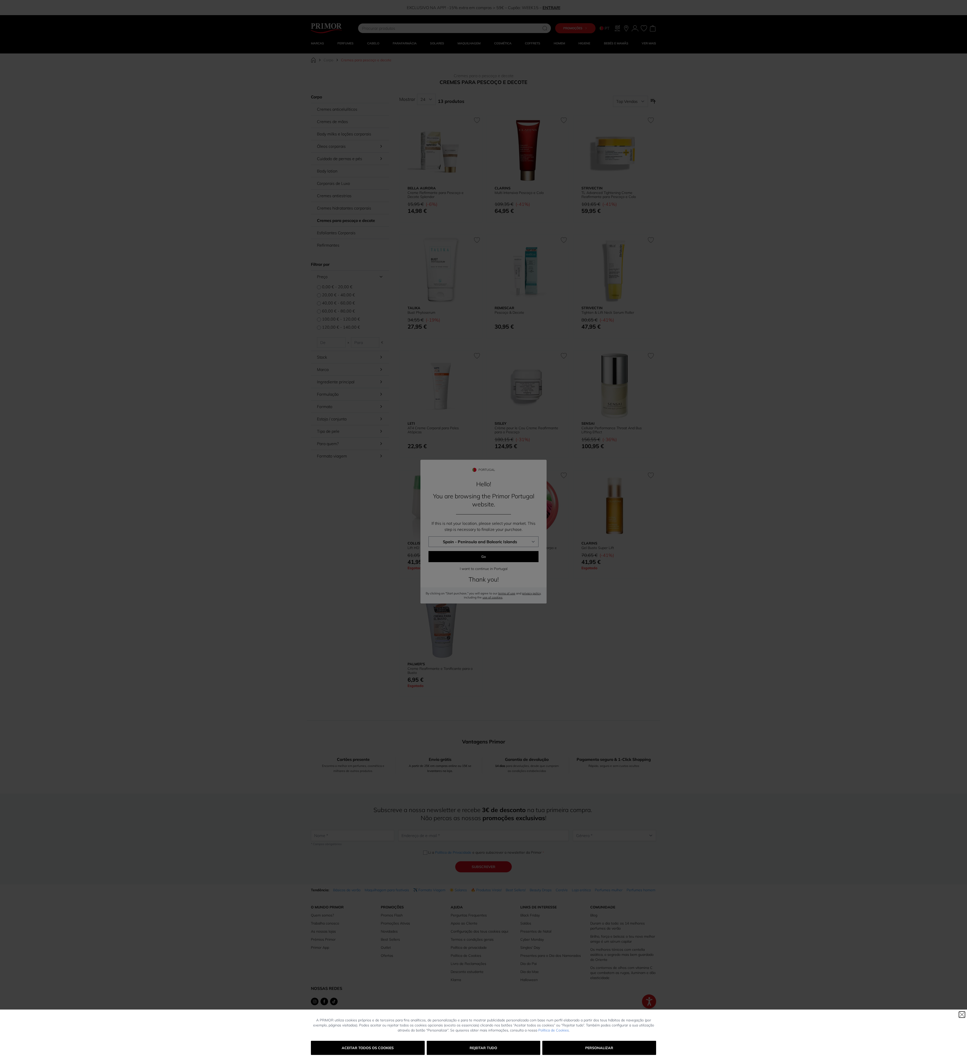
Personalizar (599, 1048)
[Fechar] (962, 1015)
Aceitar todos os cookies (368, 1048)
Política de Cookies (553, 1030)
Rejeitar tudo (483, 1048)
